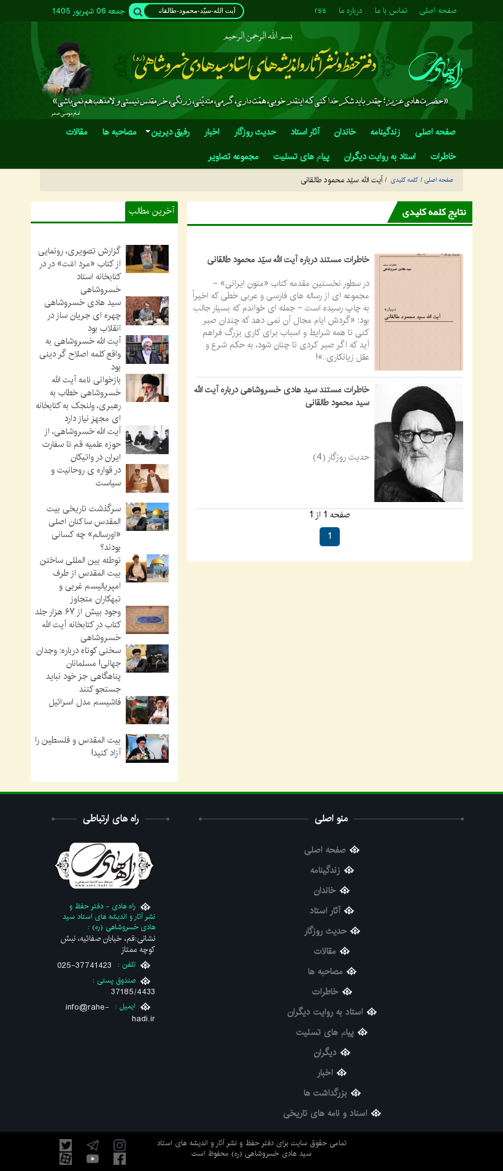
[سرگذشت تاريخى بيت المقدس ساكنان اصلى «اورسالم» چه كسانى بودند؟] (147, 516)
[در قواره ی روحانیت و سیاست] (147, 478)
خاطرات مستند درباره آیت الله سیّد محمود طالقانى (288, 259)
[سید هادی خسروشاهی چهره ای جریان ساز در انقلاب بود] (147, 310)
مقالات (325, 951)
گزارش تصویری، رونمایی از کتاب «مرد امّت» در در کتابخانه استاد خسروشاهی (79, 270)
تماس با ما (391, 10)
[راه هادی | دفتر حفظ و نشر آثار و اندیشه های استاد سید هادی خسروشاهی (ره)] (435, 70)
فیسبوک (119, 1159)
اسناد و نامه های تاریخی (325, 1113)
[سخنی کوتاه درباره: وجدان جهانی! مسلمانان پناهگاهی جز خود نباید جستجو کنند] (147, 658)
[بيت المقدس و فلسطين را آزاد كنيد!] (147, 748)
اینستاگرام (119, 1145)
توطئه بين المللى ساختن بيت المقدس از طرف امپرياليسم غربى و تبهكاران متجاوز (80, 579)
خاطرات (325, 992)
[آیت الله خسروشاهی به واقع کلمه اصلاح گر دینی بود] (147, 349)
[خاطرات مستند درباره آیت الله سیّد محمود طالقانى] (418, 311)
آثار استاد (325, 911)
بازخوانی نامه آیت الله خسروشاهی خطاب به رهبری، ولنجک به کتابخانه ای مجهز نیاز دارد (78, 399)
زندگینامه (325, 870)
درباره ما (351, 10)
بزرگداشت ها (325, 1093)
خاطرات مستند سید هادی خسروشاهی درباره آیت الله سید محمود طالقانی (281, 396)
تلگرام (92, 1145)
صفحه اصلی (438, 10)
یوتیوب (92, 1159)
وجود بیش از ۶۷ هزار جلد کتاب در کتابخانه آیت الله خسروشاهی (78, 625)
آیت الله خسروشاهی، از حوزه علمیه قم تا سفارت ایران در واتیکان (81, 444)
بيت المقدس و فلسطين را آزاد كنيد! (78, 746)
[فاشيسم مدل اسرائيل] (147, 709)
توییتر (66, 1145)
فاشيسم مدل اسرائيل (85, 702)
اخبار (325, 1073)
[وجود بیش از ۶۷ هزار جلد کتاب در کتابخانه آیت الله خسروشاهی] (147, 620)
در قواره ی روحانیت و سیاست (86, 476)
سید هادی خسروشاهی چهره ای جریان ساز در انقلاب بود (82, 315)
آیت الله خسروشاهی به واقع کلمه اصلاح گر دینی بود (80, 354)
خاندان (325, 890)
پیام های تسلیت (325, 1032)
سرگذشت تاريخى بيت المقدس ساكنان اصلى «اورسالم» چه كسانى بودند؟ (84, 528)
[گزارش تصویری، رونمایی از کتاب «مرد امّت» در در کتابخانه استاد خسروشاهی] (147, 259)
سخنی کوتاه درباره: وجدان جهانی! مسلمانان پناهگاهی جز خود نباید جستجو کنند (78, 670)
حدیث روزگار (325, 931)
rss (320, 10)
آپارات (66, 1159)
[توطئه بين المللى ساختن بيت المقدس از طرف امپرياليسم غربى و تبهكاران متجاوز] (147, 567)
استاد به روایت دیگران (325, 1012)
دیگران (325, 1052)
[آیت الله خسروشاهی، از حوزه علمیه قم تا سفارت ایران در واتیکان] (147, 439)
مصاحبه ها (325, 971)
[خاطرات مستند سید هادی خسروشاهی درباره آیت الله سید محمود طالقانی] (418, 442)
